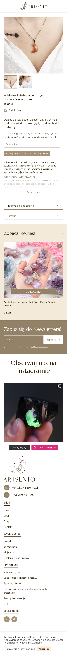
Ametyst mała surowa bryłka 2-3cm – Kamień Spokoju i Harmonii (30, 304)
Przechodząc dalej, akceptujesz (27, 347)
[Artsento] (33, 6)
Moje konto (10, 552)
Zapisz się (51, 339)
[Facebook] (7, 619)
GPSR (7, 604)
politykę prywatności (39, 347)
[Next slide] (62, 234)
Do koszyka (33, 291)
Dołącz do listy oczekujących (27, 153)
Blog (6, 521)
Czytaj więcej (33, 192)
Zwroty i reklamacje (14, 598)
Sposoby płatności (14, 583)
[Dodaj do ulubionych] (59, 246)
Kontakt (8, 527)
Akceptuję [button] (44, 649)
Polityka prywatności (15, 572)
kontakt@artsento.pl (25, 487)
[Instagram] (14, 619)
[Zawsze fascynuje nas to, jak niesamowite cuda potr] (33, 412)
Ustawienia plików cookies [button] (20, 649)
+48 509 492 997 (23, 495)
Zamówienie (10, 546)
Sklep (7, 515)
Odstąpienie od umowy (16, 558)
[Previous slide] (58, 234)
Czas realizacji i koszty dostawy (20, 577)
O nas (7, 510)
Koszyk (8, 541)
